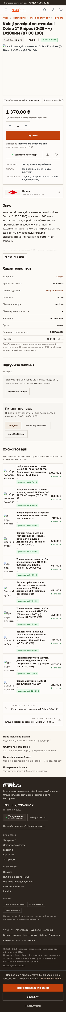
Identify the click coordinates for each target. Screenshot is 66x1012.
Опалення (54, 935)
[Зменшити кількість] (9, 125)
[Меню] (6, 9)
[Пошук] (44, 9)
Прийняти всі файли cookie (33, 987)
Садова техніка (11, 940)
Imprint (7, 891)
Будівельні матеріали (42, 929)
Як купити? (9, 840)
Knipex (59, 276)
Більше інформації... (52, 978)
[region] (33, 70)
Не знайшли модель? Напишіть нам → (24, 826)
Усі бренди (9, 859)
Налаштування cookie (14, 965)
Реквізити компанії (13, 886)
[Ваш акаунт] (53, 9)
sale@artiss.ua (16, 434)
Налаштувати (33, 1005)
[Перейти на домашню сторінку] (25, 10)
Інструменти (30, 935)
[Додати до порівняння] (47, 154)
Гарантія (8, 849)
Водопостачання (12, 935)
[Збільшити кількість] (26, 125)
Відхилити (33, 996)
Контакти (8, 854)
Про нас (7, 872)
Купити (33, 135)
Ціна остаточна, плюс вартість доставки (26, 117)
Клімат (43, 935)
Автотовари (22, 929)
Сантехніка (28, 940)
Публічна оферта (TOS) (16, 876)
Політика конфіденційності (18, 881)
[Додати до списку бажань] (56, 154)
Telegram (13, 425)
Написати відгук (17, 391)
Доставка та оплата (14, 845)
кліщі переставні (54, 290)
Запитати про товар (26, 154)
